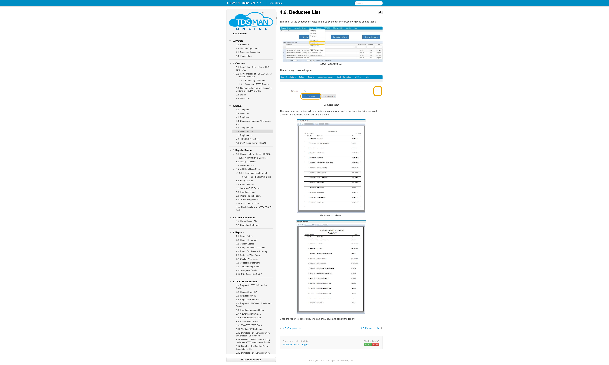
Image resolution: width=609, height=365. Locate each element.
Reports (238, 232)
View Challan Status (247, 321)
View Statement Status (248, 317)
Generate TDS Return (248, 188)
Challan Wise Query (247, 258)
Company (242, 109)
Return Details (244, 236)
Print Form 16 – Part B (249, 274)
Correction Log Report (248, 266)
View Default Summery (248, 313)
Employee (242, 117)
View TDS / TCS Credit (249, 325)
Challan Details (245, 243)
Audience (242, 44)
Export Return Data (247, 203)
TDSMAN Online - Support (296, 344)
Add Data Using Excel (248, 169)
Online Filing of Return (248, 195)
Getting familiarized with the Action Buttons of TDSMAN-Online (254, 89)
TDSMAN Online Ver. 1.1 (244, 2)
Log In (241, 94)
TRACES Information (245, 281)
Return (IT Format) (246, 239)
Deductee (242, 113)
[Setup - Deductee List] (331, 44)
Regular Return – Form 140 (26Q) (253, 153)
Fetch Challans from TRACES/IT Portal (253, 209)
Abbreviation (244, 55)
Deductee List (244, 131)
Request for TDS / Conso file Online (251, 287)
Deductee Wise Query (248, 255)
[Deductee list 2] (331, 88)
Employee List (244, 135)
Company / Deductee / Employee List (253, 122)
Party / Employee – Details (250, 247)
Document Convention (248, 52)
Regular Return (242, 150)
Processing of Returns (252, 80)
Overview (239, 63)
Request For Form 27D (248, 299)
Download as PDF (252, 359)
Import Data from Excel (256, 176)
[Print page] (380, 12)
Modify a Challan (245, 161)
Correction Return (244, 217)
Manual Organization (247, 48)
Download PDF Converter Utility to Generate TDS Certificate (253, 334)
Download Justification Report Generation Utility (252, 347)
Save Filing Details (247, 199)
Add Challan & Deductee (253, 157)
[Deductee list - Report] (331, 166)
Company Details (246, 270)
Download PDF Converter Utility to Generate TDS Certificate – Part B (253, 341)
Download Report (246, 191)
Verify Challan (244, 180)
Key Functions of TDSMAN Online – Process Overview (254, 75)
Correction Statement (248, 224)
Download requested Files (250, 309)
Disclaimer (240, 33)
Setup (237, 105)
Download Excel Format (253, 172)
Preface (238, 40)
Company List (244, 127)
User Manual (276, 2)
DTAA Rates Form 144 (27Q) (251, 142)
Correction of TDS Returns (254, 84)
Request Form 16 (246, 295)
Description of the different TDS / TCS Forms (253, 68)
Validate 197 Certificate (249, 328)
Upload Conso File (246, 221)
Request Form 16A (246, 291)
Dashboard (243, 98)
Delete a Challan (245, 165)
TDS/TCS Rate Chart (247, 138)
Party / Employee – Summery (251, 251)
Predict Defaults (245, 184)
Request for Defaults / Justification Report (254, 305)
